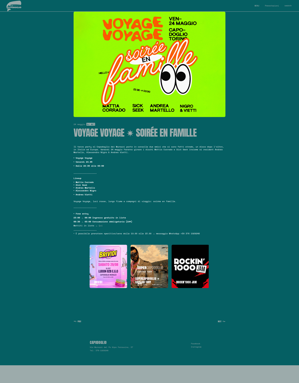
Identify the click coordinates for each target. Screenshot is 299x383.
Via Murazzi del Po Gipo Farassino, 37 (111, 347)
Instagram (196, 346)
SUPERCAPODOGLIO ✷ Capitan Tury (147, 280)
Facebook (195, 343)
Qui (101, 225)
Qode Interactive (99, 374)
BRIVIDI (98, 282)
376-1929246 (102, 350)
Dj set (91, 124)
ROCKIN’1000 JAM (186, 282)
